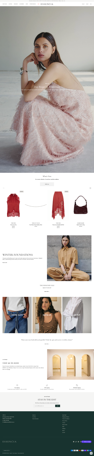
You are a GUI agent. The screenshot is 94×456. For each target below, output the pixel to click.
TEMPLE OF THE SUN (36, 223)
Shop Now (47, 94)
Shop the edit (5, 262)
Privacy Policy (64, 420)
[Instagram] (80, 441)
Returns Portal (64, 424)
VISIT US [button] (4, 415)
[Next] (90, 188)
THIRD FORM (13, 223)
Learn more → (47, 343)
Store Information (35, 418)
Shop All (11, 453)
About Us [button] (34, 415)
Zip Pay (63, 432)
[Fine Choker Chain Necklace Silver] (36, 205)
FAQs (63, 426)
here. (9, 369)
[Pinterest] (78, 441)
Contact (63, 422)
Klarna (63, 430)
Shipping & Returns (65, 416)
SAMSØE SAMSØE (80, 223)
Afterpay (63, 428)
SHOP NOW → (47, 291)
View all (47, 184)
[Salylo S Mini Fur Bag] (80, 205)
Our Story (34, 416)
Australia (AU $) (6, 450)
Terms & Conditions (65, 418)
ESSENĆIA (5, 453)
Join (58, 405)
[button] (5, 4)
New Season (15, 453)
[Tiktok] (76, 441)
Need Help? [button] (64, 415)
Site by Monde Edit (21, 453)
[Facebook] (73, 441)
